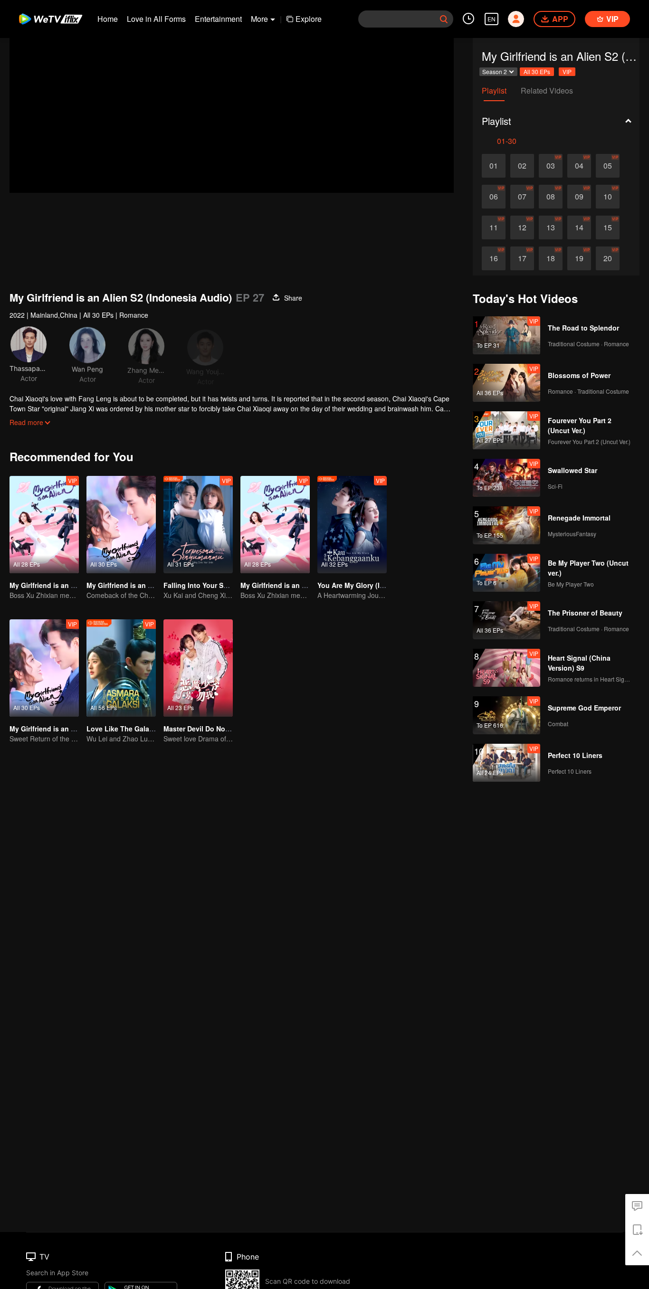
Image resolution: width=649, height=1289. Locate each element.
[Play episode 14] (579, 227)
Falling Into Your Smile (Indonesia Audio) (230, 585)
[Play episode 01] (494, 166)
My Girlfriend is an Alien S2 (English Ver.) (76, 728)
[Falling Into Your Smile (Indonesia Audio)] (198, 524)
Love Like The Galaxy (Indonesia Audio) (151, 728)
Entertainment (218, 18)
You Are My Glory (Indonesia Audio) (375, 585)
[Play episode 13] (551, 227)
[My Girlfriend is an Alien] (275, 524)
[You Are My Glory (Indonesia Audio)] (352, 524)
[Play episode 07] (522, 197)
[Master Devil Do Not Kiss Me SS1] (198, 668)
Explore (309, 18)
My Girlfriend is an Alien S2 (130, 585)
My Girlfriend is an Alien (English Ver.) (71, 585)
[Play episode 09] (579, 197)
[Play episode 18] (551, 258)
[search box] (443, 19)
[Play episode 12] (522, 227)
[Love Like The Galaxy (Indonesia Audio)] (121, 668)
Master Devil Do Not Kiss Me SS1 (216, 728)
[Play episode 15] (608, 227)
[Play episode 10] (608, 197)
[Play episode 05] (608, 166)
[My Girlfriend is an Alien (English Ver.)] (44, 524)
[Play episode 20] (608, 258)
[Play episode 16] (494, 258)
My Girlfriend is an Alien (279, 585)
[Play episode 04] (579, 166)
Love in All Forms (156, 18)
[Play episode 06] (494, 197)
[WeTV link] (51, 19)
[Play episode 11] (494, 227)
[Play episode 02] (522, 166)
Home (107, 18)
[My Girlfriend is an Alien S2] (121, 524)
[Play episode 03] (551, 166)
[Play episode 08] (551, 197)
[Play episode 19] (579, 258)
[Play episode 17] (522, 258)
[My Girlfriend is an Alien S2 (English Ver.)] (44, 668)
